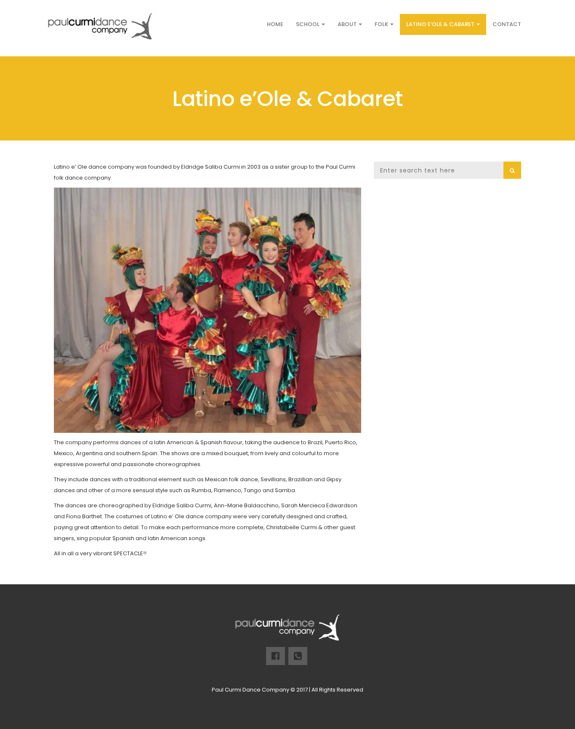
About (348, 24)
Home (275, 24)
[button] (512, 170)
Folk (382, 24)
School (308, 24)
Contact (506, 24)
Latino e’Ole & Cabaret (441, 24)
